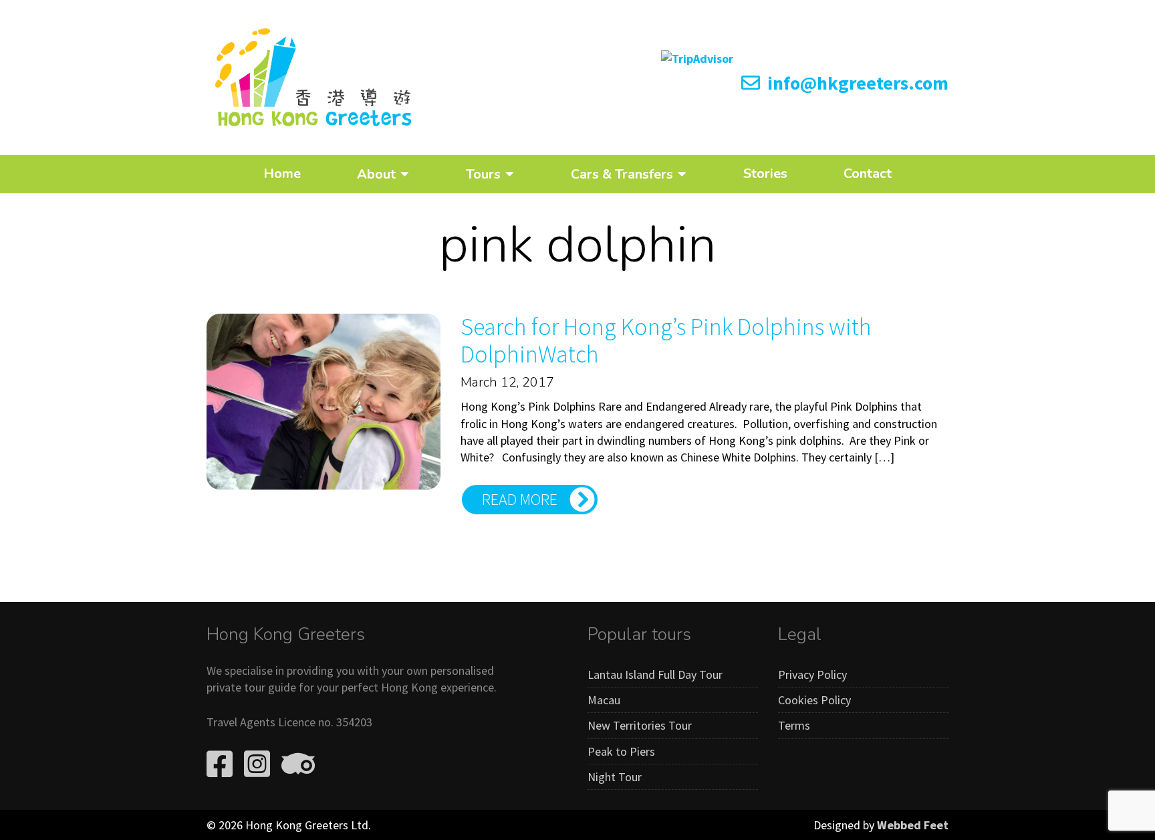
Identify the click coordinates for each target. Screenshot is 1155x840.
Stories (765, 173)
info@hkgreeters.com (855, 83)
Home (282, 173)
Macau (604, 700)
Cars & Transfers (622, 174)
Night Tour (615, 776)
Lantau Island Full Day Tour (655, 674)
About (376, 174)
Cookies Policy (814, 700)
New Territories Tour (640, 725)
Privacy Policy (812, 674)
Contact (868, 173)
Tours (483, 174)
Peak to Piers (621, 751)
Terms (794, 725)
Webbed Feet (912, 825)
